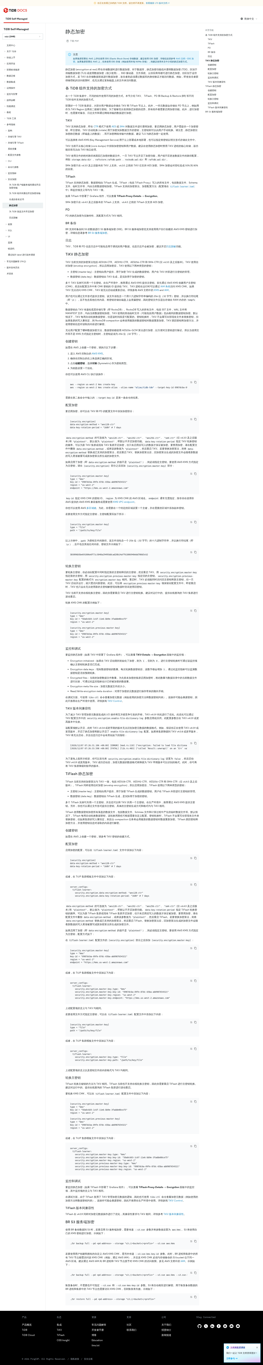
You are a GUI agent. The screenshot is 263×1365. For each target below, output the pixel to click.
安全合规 (88, 1359)
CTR (96, 126)
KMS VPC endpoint (123, 502)
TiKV (210, 39)
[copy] (195, 382)
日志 (210, 56)
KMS (156, 290)
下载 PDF (74, 41)
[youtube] (238, 1326)
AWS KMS (97, 353)
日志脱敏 (171, 246)
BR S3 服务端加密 (97, 232)
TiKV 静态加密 (212, 60)
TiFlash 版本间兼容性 (218, 107)
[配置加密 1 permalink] (80, 843)
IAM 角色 (165, 286)
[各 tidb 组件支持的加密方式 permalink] (114, 88)
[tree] (22, 159)
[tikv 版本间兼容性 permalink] (93, 708)
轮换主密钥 (213, 73)
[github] (199, 1326)
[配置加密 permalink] (80, 405)
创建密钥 (212, 65)
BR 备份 (211, 52)
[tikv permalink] (74, 120)
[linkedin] (212, 1326)
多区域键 (91, 508)
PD (209, 48)
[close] (257, 1347)
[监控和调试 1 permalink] (83, 1181)
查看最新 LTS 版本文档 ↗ (157, 3)
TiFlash (211, 43)
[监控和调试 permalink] (83, 648)
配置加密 (212, 69)
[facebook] (219, 1326)
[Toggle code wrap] (191, 382)
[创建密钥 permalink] (80, 341)
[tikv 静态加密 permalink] (91, 254)
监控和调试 (213, 77)
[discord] (231, 1326)
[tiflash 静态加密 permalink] (95, 774)
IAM (166, 290)
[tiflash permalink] (77, 176)
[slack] (225, 1326)
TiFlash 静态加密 (213, 86)
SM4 (122, 126)
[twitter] (206, 1326)
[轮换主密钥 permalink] (83, 566)
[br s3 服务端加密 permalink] (97, 1222)
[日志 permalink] (74, 240)
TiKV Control (114, 701)
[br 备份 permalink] (79, 223)
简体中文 (249, 18)
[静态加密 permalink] (87, 31)
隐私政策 (75, 1359)
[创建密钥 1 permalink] (80, 830)
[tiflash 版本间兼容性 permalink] (96, 1207)
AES (114, 126)
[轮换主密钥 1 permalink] (83, 1077)
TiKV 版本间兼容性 (173, 1214)
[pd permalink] (72, 209)
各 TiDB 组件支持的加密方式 (218, 35)
